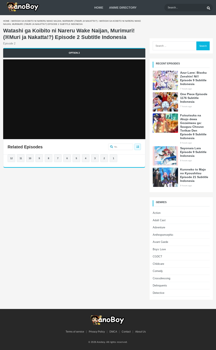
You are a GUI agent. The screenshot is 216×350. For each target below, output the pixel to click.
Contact (126, 331)
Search (203, 46)
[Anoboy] (23, 7)
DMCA (113, 331)
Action (157, 212)
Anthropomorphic (163, 234)
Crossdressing (161, 278)
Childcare (158, 263)
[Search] (208, 8)
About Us (140, 331)
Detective (158, 292)
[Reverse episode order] (137, 147)
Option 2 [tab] (74, 53)
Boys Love (159, 249)
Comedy (158, 271)
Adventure (159, 227)
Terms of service (75, 331)
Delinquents (160, 285)
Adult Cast (159, 220)
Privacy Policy (97, 331)
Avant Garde (160, 242)
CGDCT (157, 256)
